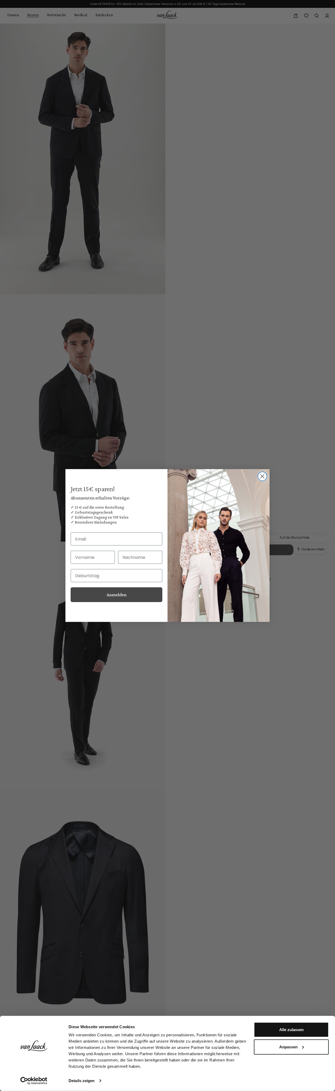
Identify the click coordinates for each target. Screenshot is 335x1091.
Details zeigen (81, 1080)
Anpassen (288, 1046)
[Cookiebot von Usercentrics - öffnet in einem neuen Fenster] (34, 1081)
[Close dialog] (262, 476)
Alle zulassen (291, 1029)
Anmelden (116, 594)
